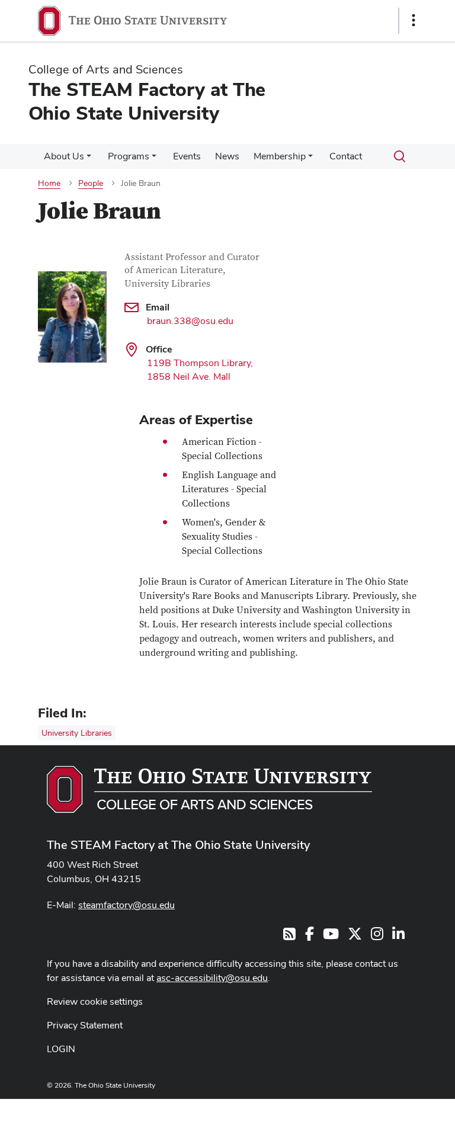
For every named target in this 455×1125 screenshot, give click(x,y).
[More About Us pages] (89, 159)
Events (187, 156)
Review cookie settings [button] (95, 1001)
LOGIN (61, 1049)
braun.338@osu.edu (190, 321)
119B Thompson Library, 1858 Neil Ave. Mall (200, 370)
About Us (64, 156)
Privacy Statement (85, 1025)
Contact (345, 156)
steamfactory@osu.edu (126, 905)
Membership (280, 156)
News (227, 156)
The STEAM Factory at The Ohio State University (178, 844)
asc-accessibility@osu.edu (212, 978)
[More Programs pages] (154, 159)
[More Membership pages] (310, 159)
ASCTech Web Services (371, 1109)
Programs (128, 156)
